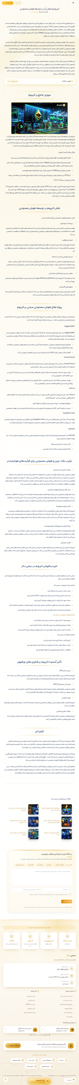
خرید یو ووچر (31, 1008)
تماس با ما (69, 1017)
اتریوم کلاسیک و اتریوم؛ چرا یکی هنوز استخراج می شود (51, 821)
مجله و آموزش (68, 1008)
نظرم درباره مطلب (59, 865)
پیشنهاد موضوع (20, 865)
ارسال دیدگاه (66, 901)
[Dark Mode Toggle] (73, 1079)
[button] (5, 1079)
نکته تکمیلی (31, 865)
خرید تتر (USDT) (30, 1004)
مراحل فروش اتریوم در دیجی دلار (64, 615)
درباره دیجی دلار (67, 1000)
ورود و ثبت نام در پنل (66, 996)
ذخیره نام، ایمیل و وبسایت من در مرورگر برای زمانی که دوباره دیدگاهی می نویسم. (48, 894)
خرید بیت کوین (31, 996)
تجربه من (48, 865)
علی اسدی (65, 984)
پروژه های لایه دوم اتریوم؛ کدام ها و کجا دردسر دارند (50, 809)
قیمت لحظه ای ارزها (29, 1012)
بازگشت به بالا (71, 1080)
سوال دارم (40, 865)
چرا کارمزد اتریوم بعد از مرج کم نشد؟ (51, 834)
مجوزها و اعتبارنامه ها (66, 1004)
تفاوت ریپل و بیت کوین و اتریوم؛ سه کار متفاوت (18, 821)
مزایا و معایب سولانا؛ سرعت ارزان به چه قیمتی (17, 809)
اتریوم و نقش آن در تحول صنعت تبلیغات (18, 834)
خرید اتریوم (31, 1000)
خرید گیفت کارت (68, 1012)
